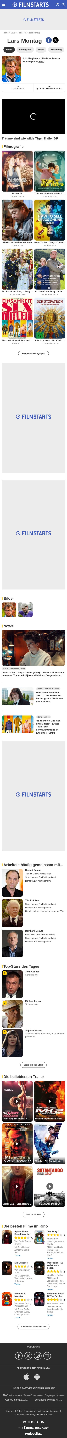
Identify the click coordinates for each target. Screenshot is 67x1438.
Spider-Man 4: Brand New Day (22, 1232)
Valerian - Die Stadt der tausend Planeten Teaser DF (50, 1161)
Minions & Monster (19, 1294)
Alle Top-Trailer (33, 1214)
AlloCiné (7, 1395)
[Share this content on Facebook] (49, 40)
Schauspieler (30, 61)
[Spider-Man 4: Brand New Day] (7, 1237)
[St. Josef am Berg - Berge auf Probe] (17, 269)
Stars (13, 33)
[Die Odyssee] (7, 1268)
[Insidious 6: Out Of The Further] (39, 1299)
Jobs (19, 1411)
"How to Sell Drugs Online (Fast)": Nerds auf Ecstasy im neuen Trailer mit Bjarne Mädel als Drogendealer (33, 674)
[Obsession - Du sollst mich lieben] (39, 1268)
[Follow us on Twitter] (28, 1356)
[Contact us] (47, 1356)
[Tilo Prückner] (12, 913)
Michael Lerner (33, 1001)
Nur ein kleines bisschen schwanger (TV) (44, 911)
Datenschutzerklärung (24, 1414)
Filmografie (13, 146)
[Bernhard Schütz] (12, 943)
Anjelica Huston (33, 1030)
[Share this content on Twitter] (56, 40)
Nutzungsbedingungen (48, 1411)
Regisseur (22, 33)
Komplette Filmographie (33, 353)
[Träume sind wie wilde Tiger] (49, 171)
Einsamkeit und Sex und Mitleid (17, 340)
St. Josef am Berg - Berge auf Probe (17, 291)
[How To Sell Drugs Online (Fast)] (49, 220)
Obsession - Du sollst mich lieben (55, 1265)
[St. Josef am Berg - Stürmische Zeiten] (49, 269)
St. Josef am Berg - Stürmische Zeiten (49, 291)
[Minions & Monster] (7, 1299)
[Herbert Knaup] (12, 883)
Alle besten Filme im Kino (33, 1326)
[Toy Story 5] (39, 1237)
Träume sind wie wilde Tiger (49, 193)
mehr (41, 61)
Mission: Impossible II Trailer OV (50, 1119)
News (8, 626)
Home (5, 33)
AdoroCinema (12, 1399)
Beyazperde (51, 1395)
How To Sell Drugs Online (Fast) (49, 242)
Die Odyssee (21, 1262)
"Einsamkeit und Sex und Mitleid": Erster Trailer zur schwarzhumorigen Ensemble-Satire (48, 726)
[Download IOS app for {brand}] (28, 1376)
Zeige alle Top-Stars (33, 1065)
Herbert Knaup (33, 870)
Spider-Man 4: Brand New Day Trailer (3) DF (18, 1204)
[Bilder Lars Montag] (9, 609)
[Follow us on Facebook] (19, 1356)
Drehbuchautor (51, 58)
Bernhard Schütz (34, 931)
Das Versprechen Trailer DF (17, 1161)
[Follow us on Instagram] (38, 1356)
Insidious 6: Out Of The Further (55, 1294)
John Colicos (32, 971)
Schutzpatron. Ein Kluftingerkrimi (49, 340)
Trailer (17, 1255)
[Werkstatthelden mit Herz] (17, 220)
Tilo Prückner (32, 900)
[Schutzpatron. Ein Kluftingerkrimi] (49, 318)
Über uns (9, 1411)
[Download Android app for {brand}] (39, 1376)
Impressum (29, 1411)
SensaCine (29, 1395)
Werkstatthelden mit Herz (17, 242)
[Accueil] (31, 4)
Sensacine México (45, 1399)
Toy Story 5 (53, 1231)
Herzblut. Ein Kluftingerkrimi (38, 881)
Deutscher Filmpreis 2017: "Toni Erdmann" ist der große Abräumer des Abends (49, 697)
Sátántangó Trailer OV (49, 1204)
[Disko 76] (17, 171)
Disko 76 (17, 193)
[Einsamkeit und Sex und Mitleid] (17, 318)
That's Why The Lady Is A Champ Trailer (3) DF (18, 1119)
